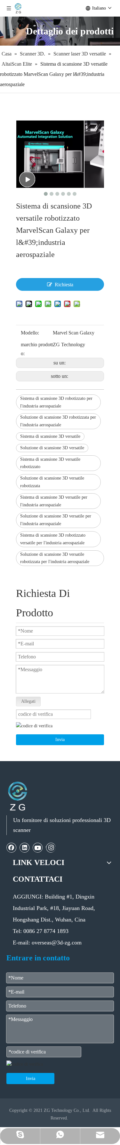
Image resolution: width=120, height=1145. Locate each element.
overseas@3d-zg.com (57, 942)
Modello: (30, 332)
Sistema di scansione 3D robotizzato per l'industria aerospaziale (56, 402)
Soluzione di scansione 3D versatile (52, 447)
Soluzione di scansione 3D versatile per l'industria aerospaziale (55, 520)
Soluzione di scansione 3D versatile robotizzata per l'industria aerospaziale (54, 558)
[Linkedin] (25, 847)
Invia (60, 739)
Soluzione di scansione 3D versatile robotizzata (52, 482)
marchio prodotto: (37, 349)
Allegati (28, 701)
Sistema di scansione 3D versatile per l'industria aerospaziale (53, 501)
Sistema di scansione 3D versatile (50, 436)
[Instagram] (51, 847)
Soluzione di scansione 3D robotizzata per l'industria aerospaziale (58, 421)
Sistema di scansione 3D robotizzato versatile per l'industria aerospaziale (52, 539)
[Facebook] (11, 847)
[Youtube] (38, 847)
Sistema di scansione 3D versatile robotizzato (50, 463)
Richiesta (64, 284)
